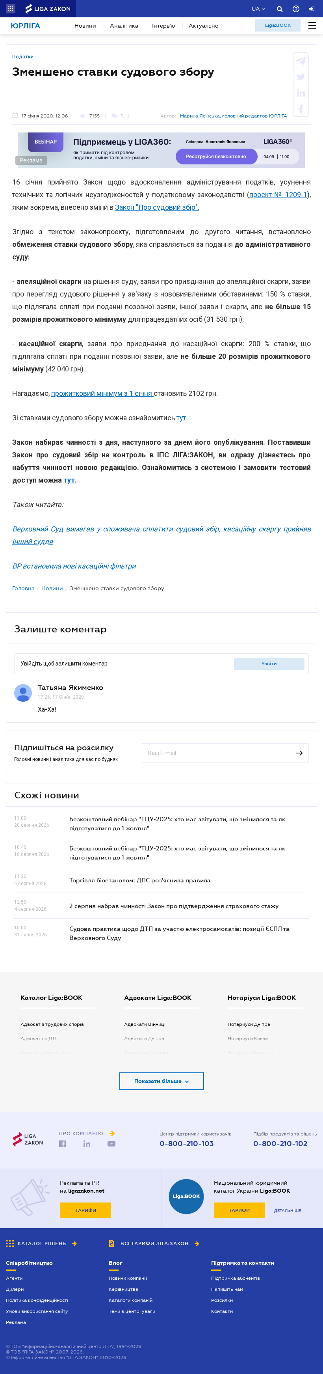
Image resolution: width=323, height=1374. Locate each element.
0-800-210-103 (186, 1143)
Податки (23, 57)
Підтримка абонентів (235, 1278)
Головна (23, 588)
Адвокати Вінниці (144, 1024)
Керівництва (123, 1289)
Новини (85, 25)
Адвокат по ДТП (39, 1038)
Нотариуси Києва (248, 1038)
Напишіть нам (227, 1289)
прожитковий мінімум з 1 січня (102, 393)
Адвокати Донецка (146, 1052)
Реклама (16, 1322)
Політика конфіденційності (37, 1300)
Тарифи (85, 1210)
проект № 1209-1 (278, 194)
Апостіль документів (44, 1052)
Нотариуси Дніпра (249, 1024)
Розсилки (222, 1300)
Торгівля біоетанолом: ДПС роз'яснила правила (140, 880)
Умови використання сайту (37, 1311)
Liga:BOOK (278, 25)
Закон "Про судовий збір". (157, 207)
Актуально (204, 25)
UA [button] (256, 9)
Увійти (269, 663)
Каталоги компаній (130, 1300)
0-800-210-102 (280, 1143)
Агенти (14, 1278)
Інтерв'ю (163, 25)
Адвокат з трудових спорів (52, 1024)
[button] (10, 8)
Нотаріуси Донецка (250, 1052)
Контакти (222, 1311)
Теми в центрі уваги (132, 1311)
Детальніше (287, 1210)
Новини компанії (128, 1278)
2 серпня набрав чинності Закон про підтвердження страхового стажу (174, 905)
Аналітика (124, 25)
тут (180, 418)
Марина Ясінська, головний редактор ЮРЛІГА (233, 116)
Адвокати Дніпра (144, 1038)
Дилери (15, 1289)
